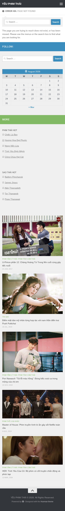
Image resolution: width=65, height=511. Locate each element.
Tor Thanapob (11, 193)
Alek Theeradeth (13, 188)
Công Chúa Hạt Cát (14, 157)
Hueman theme (47, 502)
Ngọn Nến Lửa (12, 146)
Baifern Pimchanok (14, 177)
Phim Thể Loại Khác (10, 421)
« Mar (31, 107)
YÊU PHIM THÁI (11, 3)
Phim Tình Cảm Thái (26, 259)
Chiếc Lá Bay (11, 134)
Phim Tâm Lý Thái (9, 259)
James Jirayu (11, 182)
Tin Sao (5, 317)
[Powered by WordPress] (23, 502)
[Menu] (61, 4)
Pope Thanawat (12, 199)
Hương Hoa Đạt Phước (16, 140)
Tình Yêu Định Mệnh (15, 151)
